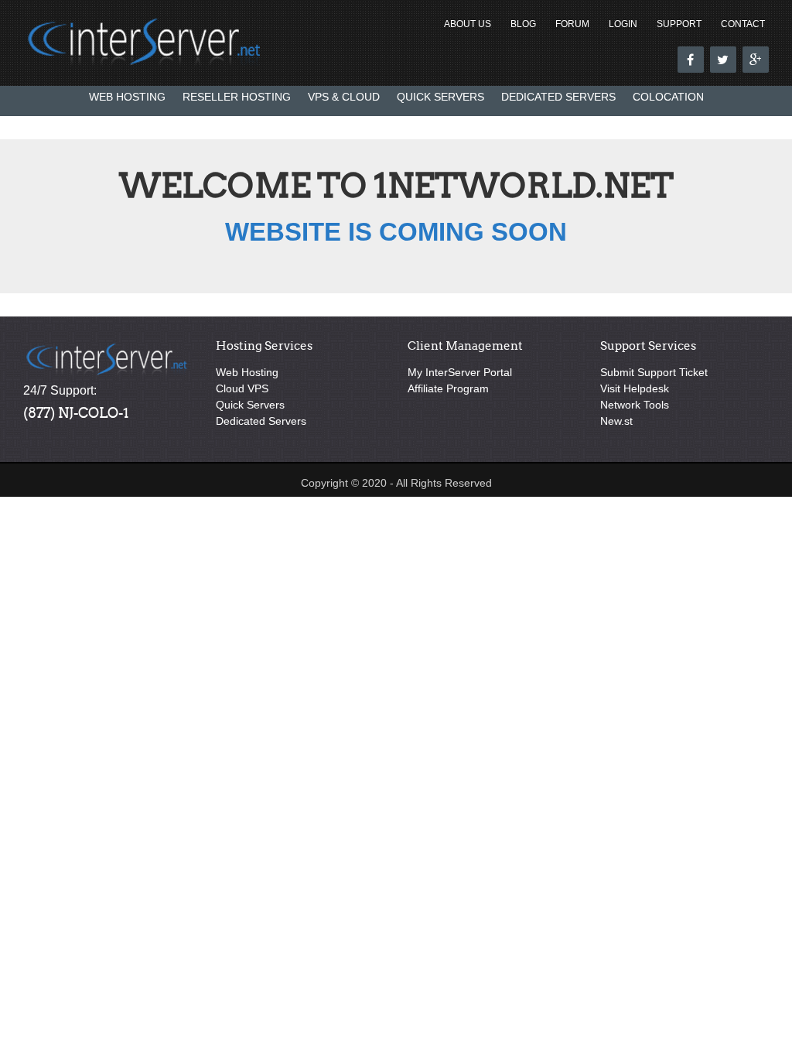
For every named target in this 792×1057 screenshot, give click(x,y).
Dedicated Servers (558, 97)
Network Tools (634, 405)
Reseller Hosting (237, 97)
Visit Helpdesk (634, 388)
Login (623, 24)
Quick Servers (440, 97)
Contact (743, 24)
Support (679, 24)
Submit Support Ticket (654, 372)
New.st (616, 421)
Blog (523, 24)
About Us (467, 24)
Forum (572, 24)
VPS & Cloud (344, 97)
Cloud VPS (242, 388)
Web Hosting (127, 97)
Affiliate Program (448, 388)
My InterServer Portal (460, 372)
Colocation (668, 97)
